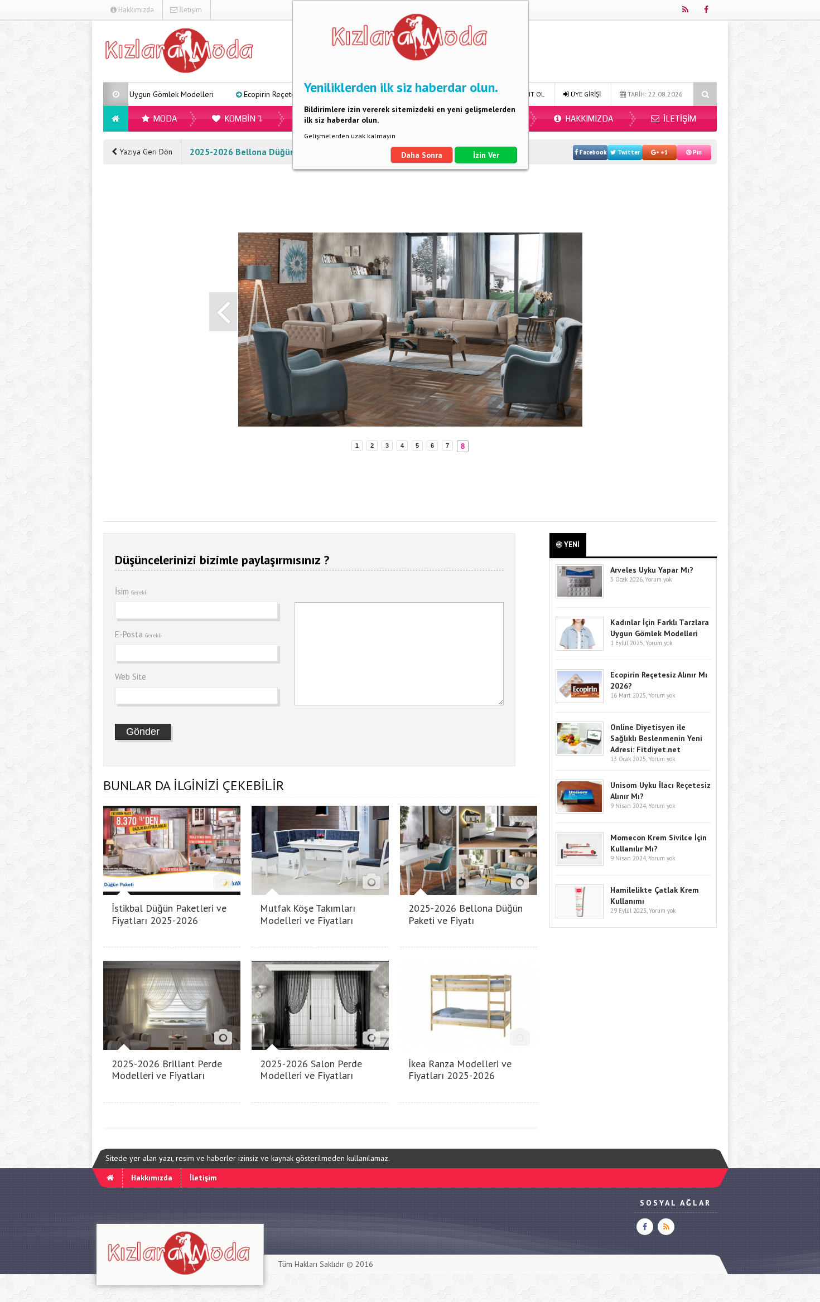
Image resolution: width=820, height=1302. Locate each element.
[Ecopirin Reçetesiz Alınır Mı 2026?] (580, 700)
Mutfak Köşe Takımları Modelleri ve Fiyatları (307, 914)
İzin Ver (486, 155)
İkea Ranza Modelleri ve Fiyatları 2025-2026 (460, 1069)
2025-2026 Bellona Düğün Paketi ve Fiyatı (465, 914)
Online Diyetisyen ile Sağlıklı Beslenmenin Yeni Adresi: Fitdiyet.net (656, 738)
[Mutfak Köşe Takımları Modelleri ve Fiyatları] (320, 892)
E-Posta (138, 634)
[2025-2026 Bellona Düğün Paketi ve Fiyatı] (468, 892)
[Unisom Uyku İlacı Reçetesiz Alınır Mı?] (580, 811)
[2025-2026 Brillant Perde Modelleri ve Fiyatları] (171, 1047)
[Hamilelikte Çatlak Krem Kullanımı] (580, 916)
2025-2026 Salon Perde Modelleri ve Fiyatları (311, 1069)
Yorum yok (658, 579)
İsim (131, 591)
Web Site (130, 676)
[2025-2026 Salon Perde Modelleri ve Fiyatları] (320, 1047)
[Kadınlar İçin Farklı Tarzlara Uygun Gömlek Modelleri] (580, 648)
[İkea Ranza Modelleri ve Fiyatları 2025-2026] (468, 1047)
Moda (164, 119)
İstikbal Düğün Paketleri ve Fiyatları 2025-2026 (169, 914)
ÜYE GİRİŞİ (585, 94)
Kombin (239, 119)
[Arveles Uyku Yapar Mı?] (580, 596)
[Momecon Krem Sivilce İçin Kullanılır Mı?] (580, 863)
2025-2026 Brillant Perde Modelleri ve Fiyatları (167, 1069)
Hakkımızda (135, 9)
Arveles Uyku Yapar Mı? (651, 570)
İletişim (189, 9)
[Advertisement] (46, 187)
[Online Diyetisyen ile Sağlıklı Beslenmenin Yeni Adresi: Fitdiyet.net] (580, 753)
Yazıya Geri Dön (144, 152)
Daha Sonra (421, 155)
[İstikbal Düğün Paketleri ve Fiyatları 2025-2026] (171, 892)
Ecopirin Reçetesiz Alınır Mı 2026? (227, 94)
